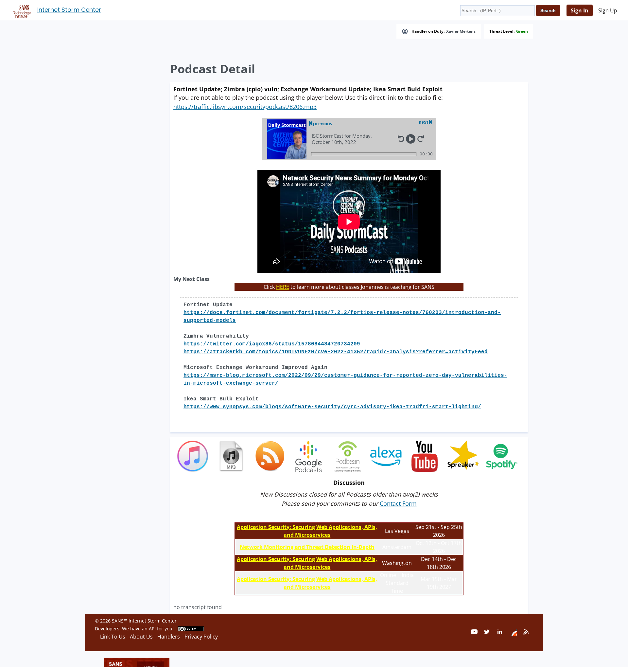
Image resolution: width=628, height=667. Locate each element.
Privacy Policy (201, 636)
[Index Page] (21, 10)
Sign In (579, 10)
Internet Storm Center (69, 10)
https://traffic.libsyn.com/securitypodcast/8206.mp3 (245, 107)
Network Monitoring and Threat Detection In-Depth (307, 547)
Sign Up (607, 10)
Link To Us (112, 636)
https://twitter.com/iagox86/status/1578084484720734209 (271, 344)
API (152, 628)
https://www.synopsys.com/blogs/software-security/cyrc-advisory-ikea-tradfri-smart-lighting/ (332, 407)
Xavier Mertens (461, 31)
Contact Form (398, 503)
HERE (282, 286)
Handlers (168, 636)
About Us (141, 636)
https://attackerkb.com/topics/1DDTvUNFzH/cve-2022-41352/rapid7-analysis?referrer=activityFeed (335, 352)
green (522, 31)
